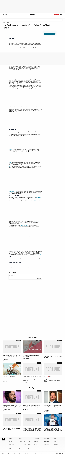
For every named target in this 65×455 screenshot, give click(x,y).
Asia (19, 445)
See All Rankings (11, 448)
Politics (24, 445)
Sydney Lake (6, 359)
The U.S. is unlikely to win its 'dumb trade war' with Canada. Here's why (11, 429)
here (18, 267)
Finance (4, 22)
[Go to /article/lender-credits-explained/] (12, 369)
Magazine (25, 448)
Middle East (46, 376)
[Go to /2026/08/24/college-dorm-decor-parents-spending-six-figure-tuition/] (32, 369)
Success (4, 404)
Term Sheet (9, 22)
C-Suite (45, 404)
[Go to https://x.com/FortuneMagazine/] (56, 453)
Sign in (61, 14)
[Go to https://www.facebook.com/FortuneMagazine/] (54, 453)
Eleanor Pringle (46, 410)
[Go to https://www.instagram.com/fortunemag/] (59, 453)
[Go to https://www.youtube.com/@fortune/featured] (62, 453)
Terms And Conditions (56, 444)
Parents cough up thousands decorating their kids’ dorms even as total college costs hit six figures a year (31, 379)
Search (6, 14)
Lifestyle (25, 444)
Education (29, 448)
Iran (50, 376)
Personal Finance (6, 376)
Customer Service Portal (36, 441)
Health (24, 441)
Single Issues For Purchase (37, 445)
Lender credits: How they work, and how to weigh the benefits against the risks (12, 378)
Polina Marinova (6, 27)
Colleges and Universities (36, 376)
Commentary (29, 441)
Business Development (46, 445)
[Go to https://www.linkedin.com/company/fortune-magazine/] (57, 453)
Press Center (55, 441)
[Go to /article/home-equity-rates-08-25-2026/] (32, 346)
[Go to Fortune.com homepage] (32, 14)
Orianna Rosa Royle (7, 409)
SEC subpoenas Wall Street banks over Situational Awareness (53, 357)
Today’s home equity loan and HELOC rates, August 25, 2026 (31, 356)
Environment (20, 448)
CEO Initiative (29, 444)
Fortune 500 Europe (11, 444)
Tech (19, 444)
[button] (18, 16)
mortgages (12, 376)
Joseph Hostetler (26, 358)
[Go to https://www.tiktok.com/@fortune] (60, 453)
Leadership (20, 441)
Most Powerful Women (11, 445)
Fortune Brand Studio (46, 441)
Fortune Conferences (46, 444)
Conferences (29, 445)
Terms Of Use (35, 444)
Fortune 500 (10, 441)
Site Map (55, 445)
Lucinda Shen (25, 266)
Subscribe (56, 14)
